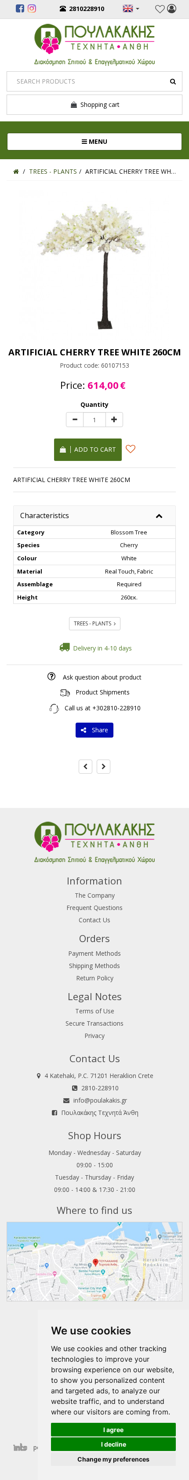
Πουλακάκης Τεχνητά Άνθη (99, 1112)
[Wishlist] (160, 9)
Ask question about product (102, 677)
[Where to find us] (94, 1261)
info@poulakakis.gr (100, 1100)
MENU (126, 141)
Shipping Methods (94, 965)
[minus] (75, 419)
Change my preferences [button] (113, 1459)
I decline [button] (113, 1444)
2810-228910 (100, 1088)
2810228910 (86, 8)
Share (98, 730)
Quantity (94, 404)
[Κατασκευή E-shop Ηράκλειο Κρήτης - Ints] (22, 1447)
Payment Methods (94, 953)
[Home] (16, 171)
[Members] (171, 10)
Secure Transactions (94, 1023)
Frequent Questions (94, 907)
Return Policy (94, 978)
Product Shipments (103, 692)
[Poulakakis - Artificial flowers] (94, 44)
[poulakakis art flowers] (20, 10)
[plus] (114, 419)
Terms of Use (94, 1011)
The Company (95, 895)
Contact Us (94, 920)
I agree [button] (113, 1429)
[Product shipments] (65, 692)
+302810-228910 (116, 708)
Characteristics (44, 515)
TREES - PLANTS (94, 623)
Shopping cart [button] (98, 104)
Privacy (94, 1035)
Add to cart (93, 449)
